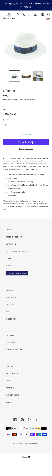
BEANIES (9, 415)
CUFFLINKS (10, 400)
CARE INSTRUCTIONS (14, 362)
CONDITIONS (11, 331)
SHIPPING (9, 242)
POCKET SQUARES (13, 386)
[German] (49, 19)
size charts (12, 208)
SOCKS (8, 393)
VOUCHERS (10, 348)
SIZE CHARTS (11, 355)
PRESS (8, 324)
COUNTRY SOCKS (12, 408)
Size (4, 121)
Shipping (16, 112)
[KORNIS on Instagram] (47, 14)
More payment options (26, 161)
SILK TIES (9, 379)
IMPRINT (9, 278)
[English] (47, 19)
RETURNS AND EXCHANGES (16, 264)
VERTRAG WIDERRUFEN (16, 286)
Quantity (6, 132)
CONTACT (9, 303)
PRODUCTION (11, 310)
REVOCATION (11, 257)
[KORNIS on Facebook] (41, 14)
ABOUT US (10, 317)
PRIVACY (9, 271)
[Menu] (35, 14)
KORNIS (20, 456)
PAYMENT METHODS (14, 249)
